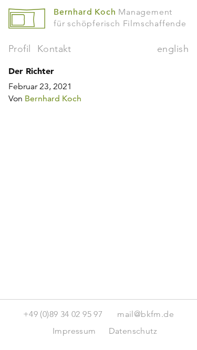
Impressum (74, 331)
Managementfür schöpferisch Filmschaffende (120, 17)
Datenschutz (133, 331)
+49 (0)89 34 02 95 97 (62, 314)
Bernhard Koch (53, 98)
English (173, 49)
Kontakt (54, 49)
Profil (19, 49)
